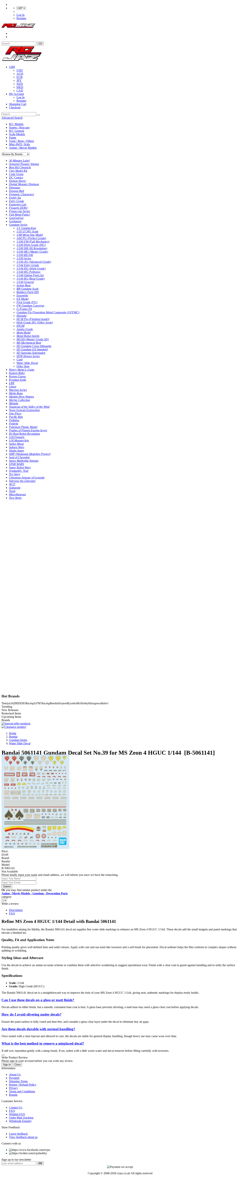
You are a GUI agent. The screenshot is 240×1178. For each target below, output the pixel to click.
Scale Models (17, 134)
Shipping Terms (18, 1081)
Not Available (10, 871)
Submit (7, 886)
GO (40, 43)
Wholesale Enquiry (20, 1121)
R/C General (16, 130)
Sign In (7, 1064)
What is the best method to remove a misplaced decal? (43, 1043)
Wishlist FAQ (17, 1114)
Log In (20, 14)
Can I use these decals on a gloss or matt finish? (38, 1000)
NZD (19, 83)
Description (16, 910)
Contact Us (15, 1107)
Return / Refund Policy (22, 1084)
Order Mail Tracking (21, 1117)
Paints (12, 137)
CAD (19, 90)
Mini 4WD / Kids (19, 144)
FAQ (12, 913)
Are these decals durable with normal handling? (38, 1029)
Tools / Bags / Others (21, 141)
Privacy (13, 1088)
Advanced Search (12, 117)
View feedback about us (23, 1137)
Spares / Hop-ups (19, 127)
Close (17, 1064)
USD (19, 70)
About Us (15, 1074)
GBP (12, 67)
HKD (19, 87)
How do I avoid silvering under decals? (32, 1014)
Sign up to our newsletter (16, 1159)
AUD (19, 73)
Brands (13, 1094)
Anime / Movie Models (23, 147)
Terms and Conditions (22, 1091)
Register (21, 18)
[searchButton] (38, 115)
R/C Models (16, 124)
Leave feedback (18, 1133)
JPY (19, 80)
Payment (14, 1077)
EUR (19, 77)
